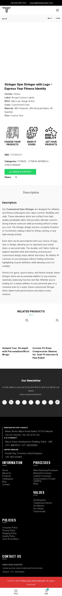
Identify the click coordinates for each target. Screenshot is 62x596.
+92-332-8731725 (18, 3)
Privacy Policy (8, 530)
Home (5, 470)
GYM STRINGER (12, 165)
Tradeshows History (42, 503)
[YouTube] (24, 402)
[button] (20, 172)
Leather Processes (42, 476)
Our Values (38, 508)
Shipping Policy (9, 533)
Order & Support (21, 172)
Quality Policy (8, 536)
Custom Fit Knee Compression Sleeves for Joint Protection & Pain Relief (45, 353)
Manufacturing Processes (45, 470)
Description (31, 192)
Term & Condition (10, 539)
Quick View (26, 320)
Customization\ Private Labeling (44, 480)
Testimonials (39, 511)
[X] (11, 402)
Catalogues (7, 479)
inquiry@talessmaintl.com (41, 3)
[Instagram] (17, 402)
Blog (4, 481)
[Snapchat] (51, 402)
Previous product (50, 18)
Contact (6, 484)
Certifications (39, 500)
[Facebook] (4, 402)
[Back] (4, 18)
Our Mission (38, 506)
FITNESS (22, 161)
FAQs (35, 484)
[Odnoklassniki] (44, 402)
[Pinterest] (31, 402)
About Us (6, 473)
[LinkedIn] (37, 402)
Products (6, 476)
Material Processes (42, 473)
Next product (57, 18)
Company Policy (9, 527)
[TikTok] (57, 402)
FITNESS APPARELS (38, 161)
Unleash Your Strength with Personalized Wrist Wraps (15, 351)
